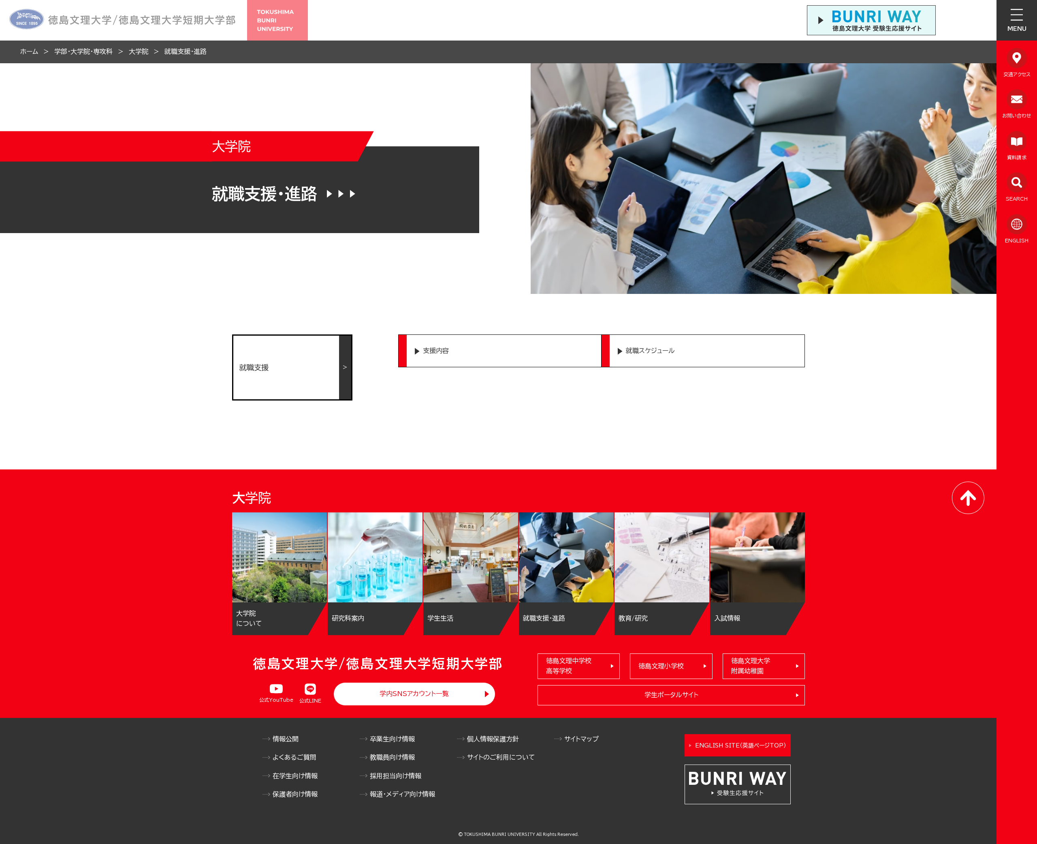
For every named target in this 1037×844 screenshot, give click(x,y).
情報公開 (286, 739)
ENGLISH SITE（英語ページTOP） (740, 745)
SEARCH (1017, 198)
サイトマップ (581, 739)
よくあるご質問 (294, 757)
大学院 (138, 51)
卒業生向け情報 (392, 739)
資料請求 (1016, 157)
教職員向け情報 (392, 757)
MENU (1016, 29)
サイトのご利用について (501, 757)
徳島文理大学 (750, 666)
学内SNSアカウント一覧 (414, 693)
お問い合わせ (1016, 115)
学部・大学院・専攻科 (83, 51)
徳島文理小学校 (661, 666)
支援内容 (436, 350)
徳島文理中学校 (568, 666)
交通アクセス (1017, 74)
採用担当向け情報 (395, 776)
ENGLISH (1016, 240)
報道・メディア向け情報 (402, 794)
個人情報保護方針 (493, 739)
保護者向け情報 (295, 794)
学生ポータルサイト (671, 695)
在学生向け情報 (295, 776)
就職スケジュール (650, 350)
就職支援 (254, 367)
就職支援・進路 (185, 51)
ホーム (29, 51)
